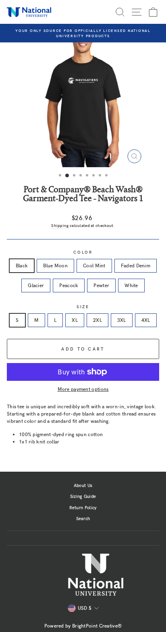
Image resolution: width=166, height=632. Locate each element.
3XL (121, 320)
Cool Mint (94, 265)
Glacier (36, 285)
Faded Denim (135, 265)
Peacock (68, 285)
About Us (83, 485)
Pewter (101, 285)
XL (75, 320)
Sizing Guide (83, 496)
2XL (97, 320)
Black (22, 265)
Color (83, 252)
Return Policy (83, 507)
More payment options (83, 389)
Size (83, 306)
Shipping (59, 225)
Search (83, 518)
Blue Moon (55, 265)
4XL (145, 320)
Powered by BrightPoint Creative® (83, 625)
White (131, 285)
